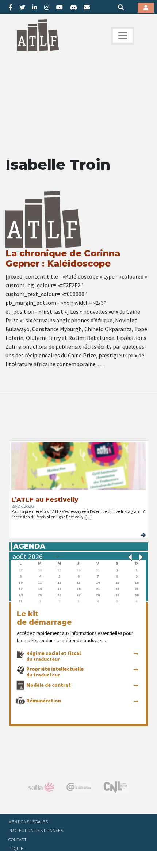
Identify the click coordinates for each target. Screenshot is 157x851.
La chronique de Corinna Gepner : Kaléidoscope (62, 258)
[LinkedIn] (34, 7)
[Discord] (73, 7)
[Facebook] (10, 7)
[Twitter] (22, 7)
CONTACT (17, 839)
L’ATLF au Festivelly (44, 499)
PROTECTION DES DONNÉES (35, 830)
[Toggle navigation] (122, 36)
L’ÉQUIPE (17, 848)
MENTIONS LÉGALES (28, 821)
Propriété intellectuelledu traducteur (55, 672)
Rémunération (43, 700)
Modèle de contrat (48, 685)
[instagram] (46, 7)
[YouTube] (59, 7)
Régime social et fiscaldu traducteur (53, 656)
